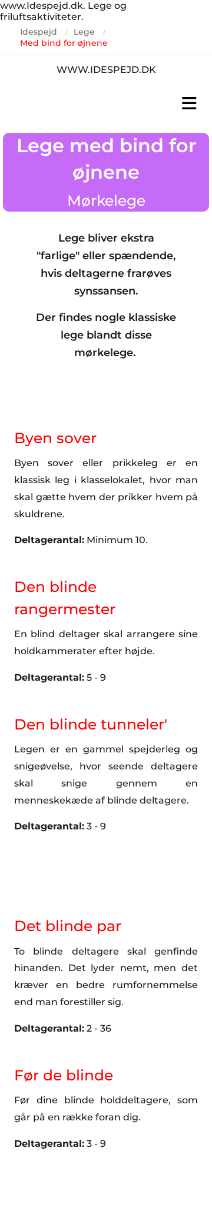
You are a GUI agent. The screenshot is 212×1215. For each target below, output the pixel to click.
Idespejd (38, 31)
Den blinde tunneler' (90, 724)
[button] (106, 103)
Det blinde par (67, 926)
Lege (84, 31)
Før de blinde (63, 1075)
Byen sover (55, 438)
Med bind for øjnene (64, 43)
